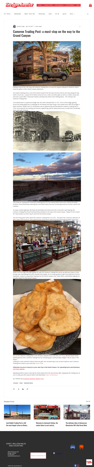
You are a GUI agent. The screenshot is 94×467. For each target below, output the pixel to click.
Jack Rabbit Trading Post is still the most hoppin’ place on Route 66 (16, 424)
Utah (50, 14)
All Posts (7, 14)
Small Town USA (29, 14)
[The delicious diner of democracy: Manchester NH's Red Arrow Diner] (77, 412)
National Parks (28, 383)
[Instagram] (78, 465)
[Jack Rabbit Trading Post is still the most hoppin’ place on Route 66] (17, 412)
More (71, 14)
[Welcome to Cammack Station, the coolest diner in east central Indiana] (47, 412)
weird (64, 14)
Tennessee (41, 14)
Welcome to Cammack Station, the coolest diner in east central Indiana (47, 424)
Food (21, 383)
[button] (90, 5)
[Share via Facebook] (14, 389)
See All (88, 401)
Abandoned (17, 14)
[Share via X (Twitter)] (18, 389)
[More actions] (80, 26)
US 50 (57, 14)
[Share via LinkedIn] (23, 389)
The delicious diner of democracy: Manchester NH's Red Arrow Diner (76, 424)
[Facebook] (75, 465)
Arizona (15, 383)
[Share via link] (27, 389)
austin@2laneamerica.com (14, 456)
